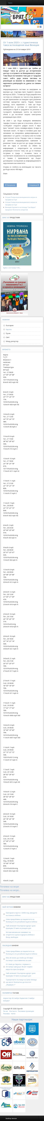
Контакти (13, 1011)
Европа (9, 329)
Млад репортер (12, 341)
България (9, 325)
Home (13, 1014)
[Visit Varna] (22, 34)
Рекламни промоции (26, 1011)
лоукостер (7, 998)
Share (5, 173)
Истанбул (15, 998)
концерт (6, 1001)
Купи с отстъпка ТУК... (12, 268)
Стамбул (31, 998)
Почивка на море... (10, 890)
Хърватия (23, 998)
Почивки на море (9, 886)
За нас (5, 1011)
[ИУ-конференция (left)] (14, 294)
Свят (8, 337)
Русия (8, 333)
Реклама (6, 1014)
